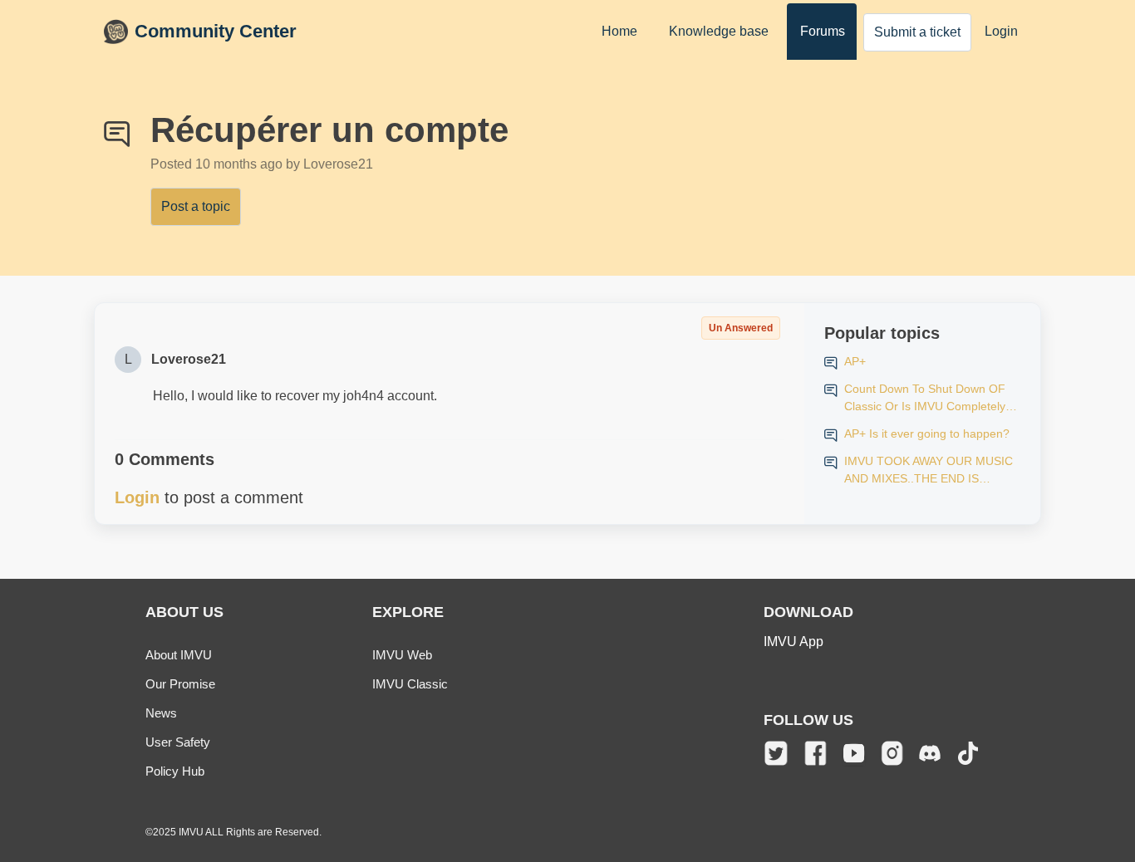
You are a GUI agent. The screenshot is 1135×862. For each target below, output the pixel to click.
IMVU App (793, 641)
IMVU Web (402, 655)
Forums (822, 31)
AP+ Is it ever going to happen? (927, 433)
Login (1001, 31)
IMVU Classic (410, 684)
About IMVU (178, 655)
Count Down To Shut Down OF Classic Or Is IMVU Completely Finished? (924, 398)
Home (619, 31)
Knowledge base (719, 31)
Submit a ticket (917, 32)
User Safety (177, 742)
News (161, 713)
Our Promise (180, 684)
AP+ (855, 361)
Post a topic (195, 206)
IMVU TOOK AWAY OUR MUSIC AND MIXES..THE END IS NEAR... (928, 470)
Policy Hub (174, 771)
